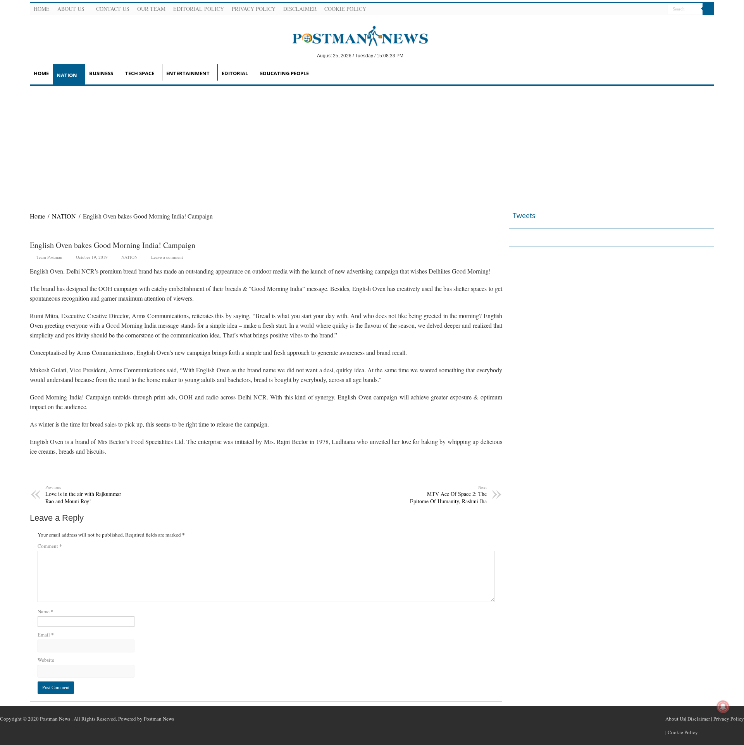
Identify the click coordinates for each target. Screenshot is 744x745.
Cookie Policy (345, 8)
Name (45, 611)
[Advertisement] (372, 144)
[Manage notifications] (723, 706)
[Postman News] (354, 35)
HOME (41, 73)
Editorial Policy (198, 8)
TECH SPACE (139, 73)
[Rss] (624, 9)
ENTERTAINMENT (188, 73)
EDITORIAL (235, 73)
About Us (70, 8)
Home (42, 8)
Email (46, 634)
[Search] (708, 9)
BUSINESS (101, 73)
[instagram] (661, 9)
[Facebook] (633, 9)
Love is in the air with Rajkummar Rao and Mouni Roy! (83, 494)
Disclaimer (300, 8)
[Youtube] (652, 9)
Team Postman (49, 257)
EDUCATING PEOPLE (284, 73)
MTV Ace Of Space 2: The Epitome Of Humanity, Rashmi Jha (448, 494)
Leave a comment (167, 257)
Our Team (151, 8)
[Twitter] (642, 9)
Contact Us (112, 8)
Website (46, 659)
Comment (50, 545)
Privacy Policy (254, 8)
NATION (67, 75)
